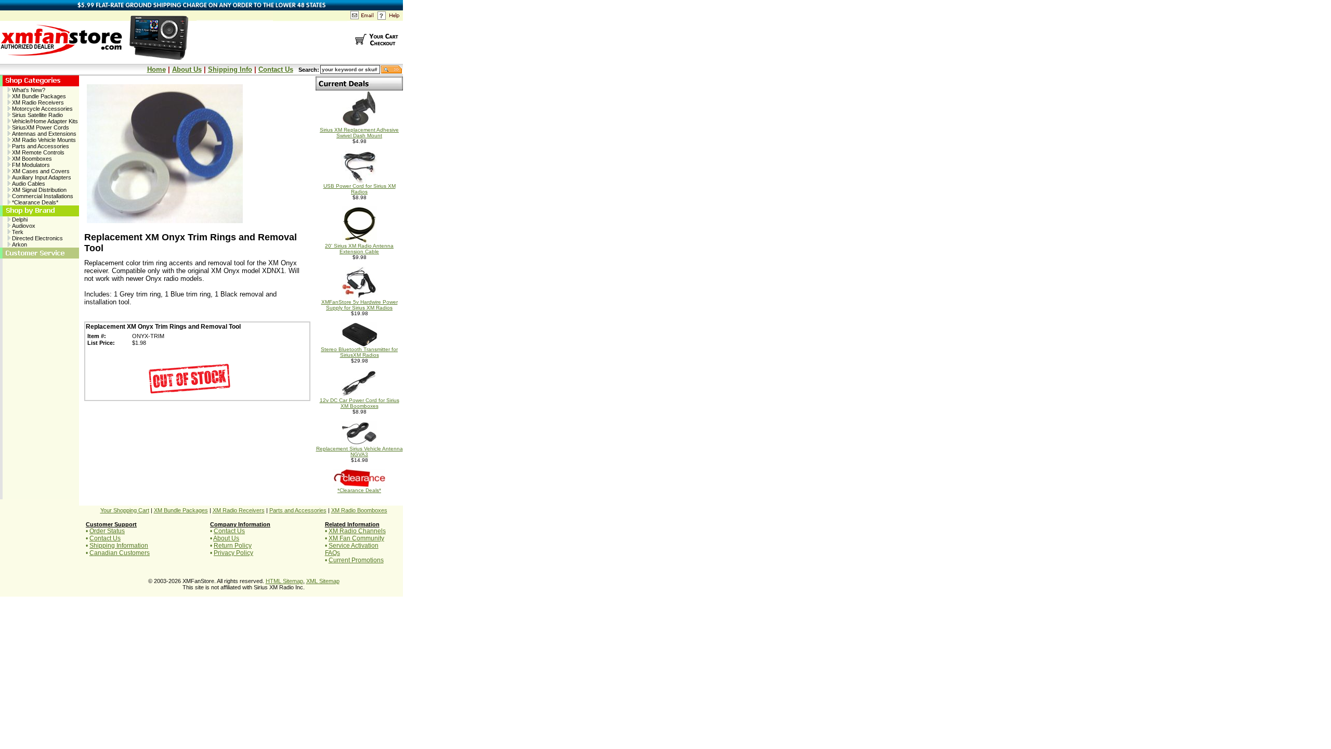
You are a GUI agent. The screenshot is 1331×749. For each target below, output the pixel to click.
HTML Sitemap (284, 581)
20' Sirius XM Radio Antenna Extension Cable (359, 248)
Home (156, 69)
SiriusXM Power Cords (39, 127)
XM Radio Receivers (37, 102)
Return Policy (233, 545)
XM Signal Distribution (38, 190)
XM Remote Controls (37, 152)
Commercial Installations (41, 196)
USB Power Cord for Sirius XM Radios (359, 189)
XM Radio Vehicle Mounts (43, 140)
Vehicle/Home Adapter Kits (44, 121)
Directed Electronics (36, 238)
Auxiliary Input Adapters (40, 177)
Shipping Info (230, 69)
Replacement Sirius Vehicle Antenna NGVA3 (359, 451)
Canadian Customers (119, 553)
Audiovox (22, 226)
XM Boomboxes (31, 159)
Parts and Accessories (39, 146)
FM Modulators (30, 165)
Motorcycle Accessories (41, 109)
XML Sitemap (323, 581)
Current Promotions (356, 560)
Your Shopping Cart (124, 510)
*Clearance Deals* (34, 202)
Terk (16, 232)
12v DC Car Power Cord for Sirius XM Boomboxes (359, 403)
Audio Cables (27, 183)
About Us (187, 69)
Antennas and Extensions (43, 134)
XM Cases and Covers (40, 171)
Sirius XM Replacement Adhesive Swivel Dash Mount (359, 132)
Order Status (107, 531)
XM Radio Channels (357, 531)
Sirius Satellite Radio (36, 115)
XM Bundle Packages (38, 96)
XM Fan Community (356, 538)
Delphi (19, 219)
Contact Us (275, 69)
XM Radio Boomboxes (359, 510)
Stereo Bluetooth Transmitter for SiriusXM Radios (359, 352)
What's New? (27, 90)
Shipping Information (118, 545)
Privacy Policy (233, 553)
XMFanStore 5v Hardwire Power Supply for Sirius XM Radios (359, 305)
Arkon (18, 244)
